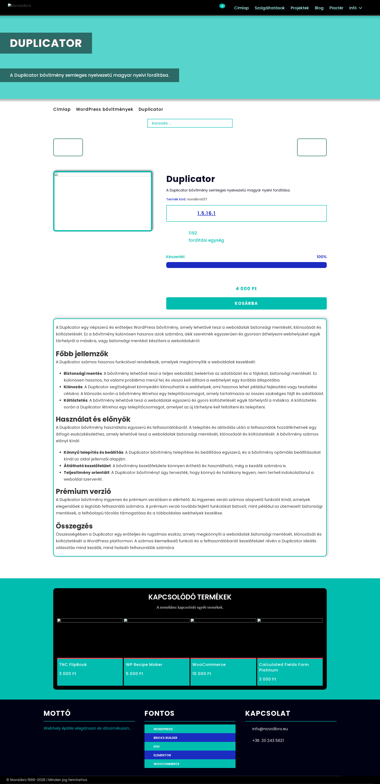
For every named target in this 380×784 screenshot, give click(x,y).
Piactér (336, 8)
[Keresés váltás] (370, 8)
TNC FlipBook (73, 664)
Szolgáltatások (270, 8)
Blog (319, 8)
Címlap (241, 8)
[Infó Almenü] (360, 8)
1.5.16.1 (207, 213)
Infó (353, 8)
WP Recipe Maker (144, 664)
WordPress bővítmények (104, 109)
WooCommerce (209, 664)
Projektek (300, 8)
